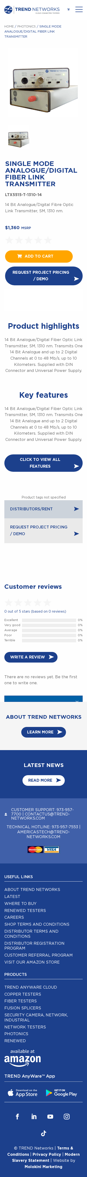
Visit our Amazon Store (32, 962)
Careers (14, 917)
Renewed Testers (25, 911)
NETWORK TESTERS (25, 1027)
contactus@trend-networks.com (40, 816)
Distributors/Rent (31, 509)
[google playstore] (62, 1093)
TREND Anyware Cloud (30, 987)
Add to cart (39, 256)
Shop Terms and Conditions (36, 924)
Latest (12, 897)
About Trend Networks (32, 890)
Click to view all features (40, 463)
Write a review (27, 657)
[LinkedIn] (34, 1116)
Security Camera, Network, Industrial (36, 1017)
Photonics (26, 26)
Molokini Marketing (43, 1167)
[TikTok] (43, 1134)
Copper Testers (22, 994)
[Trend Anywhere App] (23, 1093)
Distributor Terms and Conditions (31, 934)
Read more (40, 780)
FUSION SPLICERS (22, 1008)
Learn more (40, 732)
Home (9, 26)
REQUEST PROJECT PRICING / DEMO (41, 276)
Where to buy (20, 904)
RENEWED (15, 1041)
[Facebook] (17, 1116)
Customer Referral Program (38, 955)
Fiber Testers (20, 1001)
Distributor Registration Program (34, 946)
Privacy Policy (47, 1154)
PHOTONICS (16, 1034)
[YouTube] (50, 1116)
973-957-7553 (65, 827)
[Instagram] (66, 1116)
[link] (68, 10)
